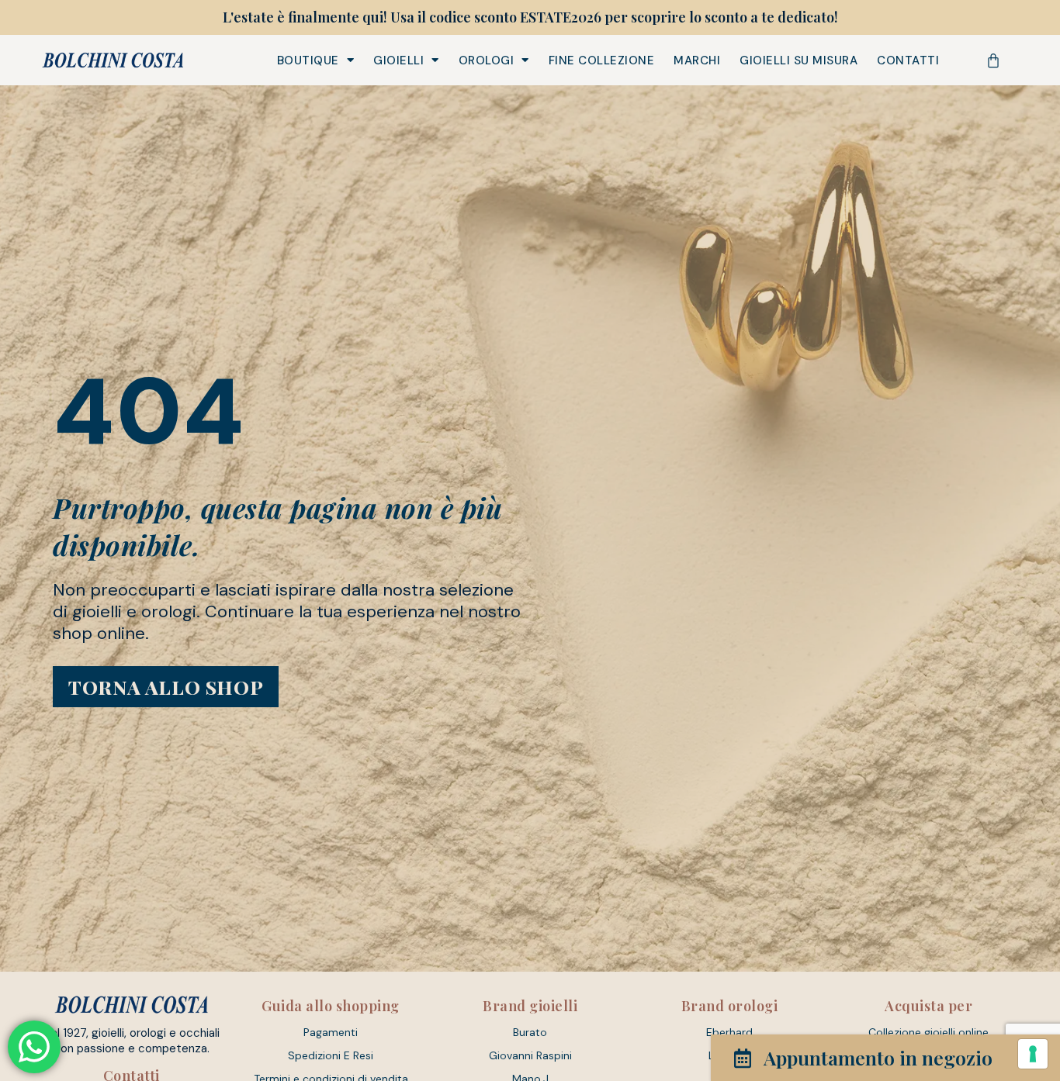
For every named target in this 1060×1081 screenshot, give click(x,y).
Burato (530, 1032)
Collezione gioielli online (928, 1032)
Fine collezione (602, 60)
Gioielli (398, 60)
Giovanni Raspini (530, 1055)
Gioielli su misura (798, 60)
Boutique (308, 60)
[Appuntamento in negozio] (742, 1058)
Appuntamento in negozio (878, 1057)
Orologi (486, 60)
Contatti (908, 60)
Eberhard (729, 1032)
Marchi (697, 60)
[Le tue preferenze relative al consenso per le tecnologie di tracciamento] (1033, 1054)
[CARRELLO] (993, 60)
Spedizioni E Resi (330, 1055)
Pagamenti (330, 1032)
